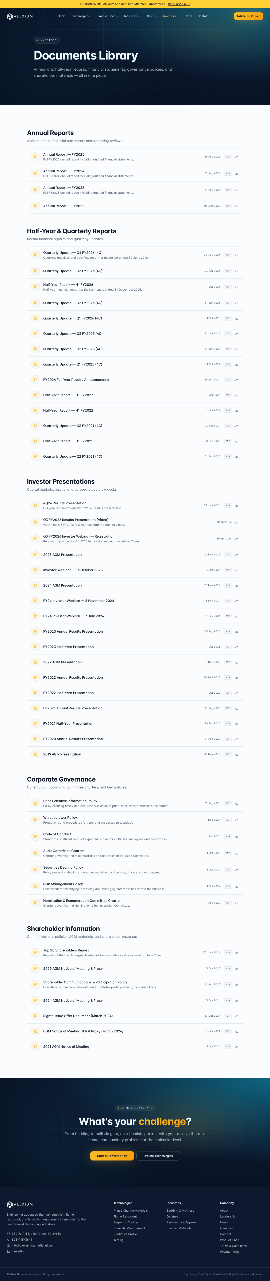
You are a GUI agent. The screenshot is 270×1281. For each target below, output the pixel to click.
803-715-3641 (22, 1239)
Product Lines (106, 16)
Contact (203, 16)
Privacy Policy (230, 1251)
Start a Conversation (112, 1156)
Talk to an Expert (248, 16)
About (150, 16)
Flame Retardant (125, 1216)
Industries (131, 16)
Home (62, 16)
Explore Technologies (158, 1156)
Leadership (228, 1216)
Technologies (80, 16)
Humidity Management (129, 1228)
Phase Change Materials (130, 1210)
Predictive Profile (125, 1234)
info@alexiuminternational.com (33, 1245)
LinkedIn (18, 1251)
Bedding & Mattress (180, 1210)
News (188, 16)
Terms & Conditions (233, 1246)
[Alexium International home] (19, 16)
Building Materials (179, 1228)
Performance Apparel (181, 1222)
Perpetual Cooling (125, 1222)
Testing (118, 1240)
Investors (169, 16)
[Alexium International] (19, 1204)
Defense (172, 1216)
